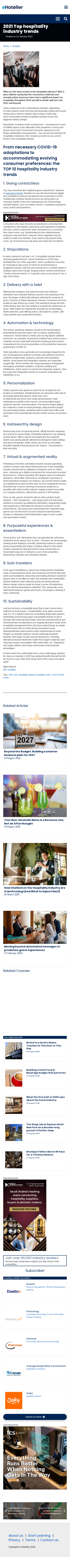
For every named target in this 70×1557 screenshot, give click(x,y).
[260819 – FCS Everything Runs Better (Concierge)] (35, 1489)
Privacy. (15, 1540)
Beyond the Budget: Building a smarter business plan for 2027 (31, 753)
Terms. (30, 1540)
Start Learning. (39, 1535)
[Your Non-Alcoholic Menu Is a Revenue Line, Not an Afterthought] (35, 795)
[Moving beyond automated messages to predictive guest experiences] (35, 927)
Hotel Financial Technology (48, 1341)
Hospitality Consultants (35, 1369)
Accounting (31, 1341)
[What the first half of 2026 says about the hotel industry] (13, 1105)
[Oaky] (13, 1400)
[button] (65, 7)
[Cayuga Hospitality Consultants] (13, 1373)
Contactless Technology (36, 1314)
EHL (16, 675)
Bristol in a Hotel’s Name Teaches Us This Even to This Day (43, 1045)
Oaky (29, 1393)
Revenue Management (35, 1287)
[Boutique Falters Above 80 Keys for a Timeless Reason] (13, 1160)
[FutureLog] (13, 1318)
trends (6, 678)
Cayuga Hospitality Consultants (46, 1365)
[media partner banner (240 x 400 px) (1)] (24, 1250)
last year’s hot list (14, 193)
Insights (16, 46)
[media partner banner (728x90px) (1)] (35, 221)
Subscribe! (35, 1270)
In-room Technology (55, 1314)
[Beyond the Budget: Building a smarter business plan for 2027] (35, 731)
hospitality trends (43, 675)
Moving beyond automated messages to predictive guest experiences (32, 948)
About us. (16, 1535)
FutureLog (32, 1311)
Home (6, 46)
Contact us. (49, 1540)
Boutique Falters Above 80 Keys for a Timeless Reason (45, 1153)
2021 (11, 675)
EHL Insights (9, 669)
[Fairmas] (13, 1346)
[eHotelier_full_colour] (12, 7)
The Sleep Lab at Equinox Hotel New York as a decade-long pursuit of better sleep (45, 1127)
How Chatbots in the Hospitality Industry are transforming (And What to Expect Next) (34, 889)
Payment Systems (33, 1317)
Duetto (30, 1284)
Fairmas (31, 1338)
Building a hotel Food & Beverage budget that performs (46, 1071)
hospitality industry (27, 675)
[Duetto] (13, 1291)
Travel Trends (58, 675)
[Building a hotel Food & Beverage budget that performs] (13, 1078)
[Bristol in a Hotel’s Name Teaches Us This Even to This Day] (13, 1050)
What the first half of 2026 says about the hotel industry (45, 1099)
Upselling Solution (33, 1396)
